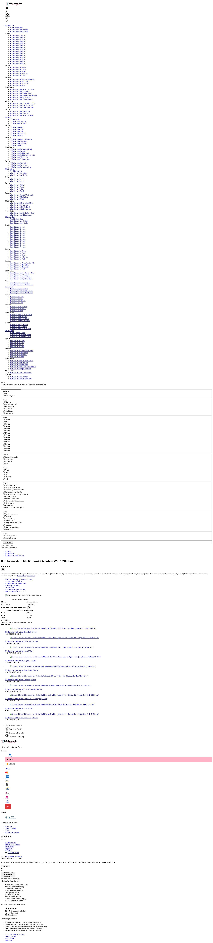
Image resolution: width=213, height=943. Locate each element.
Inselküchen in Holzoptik (18, 355)
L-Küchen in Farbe (16, 129)
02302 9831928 (13, 853)
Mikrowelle (9, 505)
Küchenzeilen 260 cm (17, 47)
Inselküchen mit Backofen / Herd (21, 361)
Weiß (7, 479)
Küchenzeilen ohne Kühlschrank (21, 105)
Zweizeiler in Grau (16, 299)
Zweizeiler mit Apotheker (19, 325)
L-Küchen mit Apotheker (18, 163)
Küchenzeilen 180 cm (17, 35)
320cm (7, 446)
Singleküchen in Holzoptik (19, 267)
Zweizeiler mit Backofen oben (20, 329)
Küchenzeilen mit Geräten (19, 29)
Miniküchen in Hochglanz (19, 197)
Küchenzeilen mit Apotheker (20, 111)
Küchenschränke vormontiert (15, 584)
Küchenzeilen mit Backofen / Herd (22, 89)
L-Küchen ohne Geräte (18, 123)
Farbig (7, 472)
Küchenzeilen (10, 25)
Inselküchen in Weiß (17, 347)
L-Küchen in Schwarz (17, 133)
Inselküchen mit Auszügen (19, 377)
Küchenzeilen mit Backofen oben (21, 115)
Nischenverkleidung (12, 527)
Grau (6, 474)
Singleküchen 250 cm (17, 237)
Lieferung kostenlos (12, 586)
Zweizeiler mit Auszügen (18, 327)
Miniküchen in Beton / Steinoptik (21, 195)
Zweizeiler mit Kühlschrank (19, 319)
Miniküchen (9, 169)
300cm (7, 442)
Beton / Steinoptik (11, 457)
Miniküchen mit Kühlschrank (20, 207)
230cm (7, 426)
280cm (7, 437)
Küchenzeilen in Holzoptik (19, 83)
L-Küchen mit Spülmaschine (20, 159)
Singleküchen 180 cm (17, 227)
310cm (7, 444)
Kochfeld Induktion (12, 499)
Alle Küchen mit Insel (17, 333)
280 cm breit (9, 588)
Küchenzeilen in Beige (18, 67)
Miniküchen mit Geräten (18, 173)
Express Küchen (10, 536)
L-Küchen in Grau (16, 131)
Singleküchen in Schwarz (19, 257)
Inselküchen (9, 331)
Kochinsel (8, 525)
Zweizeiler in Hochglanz (18, 307)
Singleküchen (10, 217)
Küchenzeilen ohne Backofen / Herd (22, 103)
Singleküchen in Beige (18, 251)
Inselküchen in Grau (17, 345)
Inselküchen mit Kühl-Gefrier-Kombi (23, 367)
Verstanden (5, 866)
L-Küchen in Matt (16, 145)
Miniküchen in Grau (17, 189)
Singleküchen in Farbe (18, 253)
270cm (7, 435)
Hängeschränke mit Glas (13, 523)
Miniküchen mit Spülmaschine (20, 209)
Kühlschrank (9, 503)
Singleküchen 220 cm (17, 231)
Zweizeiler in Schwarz (18, 301)
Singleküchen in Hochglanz (19, 265)
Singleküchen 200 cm (17, 229)
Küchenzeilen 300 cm (17, 55)
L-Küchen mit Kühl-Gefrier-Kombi (22, 155)
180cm (7, 420)
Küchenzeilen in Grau (17, 71)
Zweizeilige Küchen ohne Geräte (21, 293)
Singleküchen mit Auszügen (19, 283)
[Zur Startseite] (14, 6)
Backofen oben (10, 518)
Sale (6, 394)
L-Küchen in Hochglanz (18, 141)
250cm (7, 431)
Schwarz (8, 477)
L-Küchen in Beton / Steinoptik (21, 139)
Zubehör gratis (10, 396)
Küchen (8, 551)
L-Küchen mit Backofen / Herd (21, 149)
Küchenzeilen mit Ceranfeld (19, 91)
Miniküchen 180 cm (17, 179)
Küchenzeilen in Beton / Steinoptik (22, 79)
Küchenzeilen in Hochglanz (19, 81)
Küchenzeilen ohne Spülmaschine (22, 107)
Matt (6, 464)
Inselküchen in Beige (17, 341)
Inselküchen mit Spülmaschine (20, 369)
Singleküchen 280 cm (17, 243)
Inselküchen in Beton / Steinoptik (21, 351)
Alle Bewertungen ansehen (14, 934)
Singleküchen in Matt (17, 269)
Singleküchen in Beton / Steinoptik (22, 263)
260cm (7, 433)
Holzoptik (8, 461)
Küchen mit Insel (11, 404)
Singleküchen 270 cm (17, 241)
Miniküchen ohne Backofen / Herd (22, 213)
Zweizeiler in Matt (16, 311)
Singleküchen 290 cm (17, 245)
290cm (7, 440)
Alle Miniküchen (16, 171)
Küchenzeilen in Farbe (18, 69)
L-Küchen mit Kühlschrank (19, 153)
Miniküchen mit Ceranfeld (19, 205)
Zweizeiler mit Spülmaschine (20, 321)
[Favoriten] (3, 569)
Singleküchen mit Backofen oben (21, 285)
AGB (7, 830)
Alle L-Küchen (15, 119)
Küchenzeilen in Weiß (17, 75)
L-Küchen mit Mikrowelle (19, 157)
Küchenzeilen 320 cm (17, 59)
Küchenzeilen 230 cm (17, 41)
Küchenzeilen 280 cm (17, 51)
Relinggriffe (9, 529)
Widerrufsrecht (10, 828)
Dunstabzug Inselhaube (13, 488)
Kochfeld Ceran (10, 496)
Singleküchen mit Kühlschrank (20, 277)
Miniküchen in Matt (17, 199)
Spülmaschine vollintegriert (14, 507)
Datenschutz (9, 847)
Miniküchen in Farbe (17, 187)
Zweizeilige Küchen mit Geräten (21, 291)
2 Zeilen (8, 402)
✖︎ (18, 879)
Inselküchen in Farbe (17, 343)
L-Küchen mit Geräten (18, 121)
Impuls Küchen (10, 538)
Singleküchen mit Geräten (19, 221)
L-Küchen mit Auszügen (18, 165)
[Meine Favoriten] (6, 19)
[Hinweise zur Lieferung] (29, 607)
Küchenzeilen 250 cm (17, 45)
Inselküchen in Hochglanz (19, 353)
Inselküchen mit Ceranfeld (19, 363)
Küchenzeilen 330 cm (17, 61)
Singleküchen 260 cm (17, 239)
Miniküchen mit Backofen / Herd (21, 203)
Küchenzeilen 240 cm (17, 43)
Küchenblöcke (10, 843)
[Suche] (6, 12)
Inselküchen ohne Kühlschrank (21, 373)
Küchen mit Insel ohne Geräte (20, 337)
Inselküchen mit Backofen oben (21, 379)
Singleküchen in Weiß (17, 259)
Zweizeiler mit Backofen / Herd (21, 315)
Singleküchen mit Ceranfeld (19, 275)
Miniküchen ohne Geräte (18, 175)
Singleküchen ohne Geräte (19, 223)
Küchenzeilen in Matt (17, 85)
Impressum (9, 849)
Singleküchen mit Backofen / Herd (22, 273)
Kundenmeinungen (12, 832)
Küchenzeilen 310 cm (17, 57)
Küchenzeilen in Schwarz (19, 73)
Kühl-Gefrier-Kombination (14, 501)
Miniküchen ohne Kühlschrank (21, 215)
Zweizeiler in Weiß (16, 303)
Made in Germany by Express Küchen (18, 580)
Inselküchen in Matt (17, 357)
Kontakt (8, 851)
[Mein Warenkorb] (6, 22)
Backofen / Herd (11, 485)
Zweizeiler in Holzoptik (18, 309)
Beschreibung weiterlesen (26, 576)
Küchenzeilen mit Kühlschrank (21, 93)
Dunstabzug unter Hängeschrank (16, 494)
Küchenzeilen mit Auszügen (20, 113)
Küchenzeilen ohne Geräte (19, 31)
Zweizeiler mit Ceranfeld (18, 317)
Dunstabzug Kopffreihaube (14, 490)
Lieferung (8, 826)
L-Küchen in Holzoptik (18, 143)
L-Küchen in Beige (16, 127)
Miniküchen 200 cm (17, 181)
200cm (7, 422)
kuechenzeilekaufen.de (14, 856)
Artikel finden (8, 542)
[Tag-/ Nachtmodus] (7, 15)
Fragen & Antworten (12, 845)
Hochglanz (9, 459)
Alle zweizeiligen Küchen (19, 289)
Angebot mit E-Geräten (13, 582)
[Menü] (6, 9)
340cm (7, 451)
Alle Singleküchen (16, 219)
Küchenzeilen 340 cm (17, 63)
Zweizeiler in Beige (17, 297)
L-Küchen (9, 117)
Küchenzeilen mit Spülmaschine (21, 99)
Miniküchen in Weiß (17, 191)
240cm (7, 428)
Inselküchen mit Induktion (19, 365)
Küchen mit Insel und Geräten (20, 335)
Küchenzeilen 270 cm (17, 49)
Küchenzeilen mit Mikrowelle (20, 97)
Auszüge (8, 516)
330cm (7, 448)
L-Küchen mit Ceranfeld (18, 151)
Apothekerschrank (11, 514)
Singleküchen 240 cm (17, 235)
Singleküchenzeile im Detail (15, 591)
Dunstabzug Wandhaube (13, 492)
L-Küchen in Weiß (16, 135)
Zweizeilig (9, 287)
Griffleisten (9, 520)
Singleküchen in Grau (17, 255)
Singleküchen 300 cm (17, 247)
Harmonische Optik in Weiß (15, 589)
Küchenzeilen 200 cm (17, 37)
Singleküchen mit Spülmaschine (21, 279)
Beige (7, 470)
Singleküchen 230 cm (17, 233)
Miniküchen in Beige (17, 185)
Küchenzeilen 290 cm (17, 53)
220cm (7, 424)
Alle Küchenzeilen (16, 27)
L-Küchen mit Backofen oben (20, 167)
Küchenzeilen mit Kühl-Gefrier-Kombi (23, 95)
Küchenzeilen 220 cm (17, 39)
